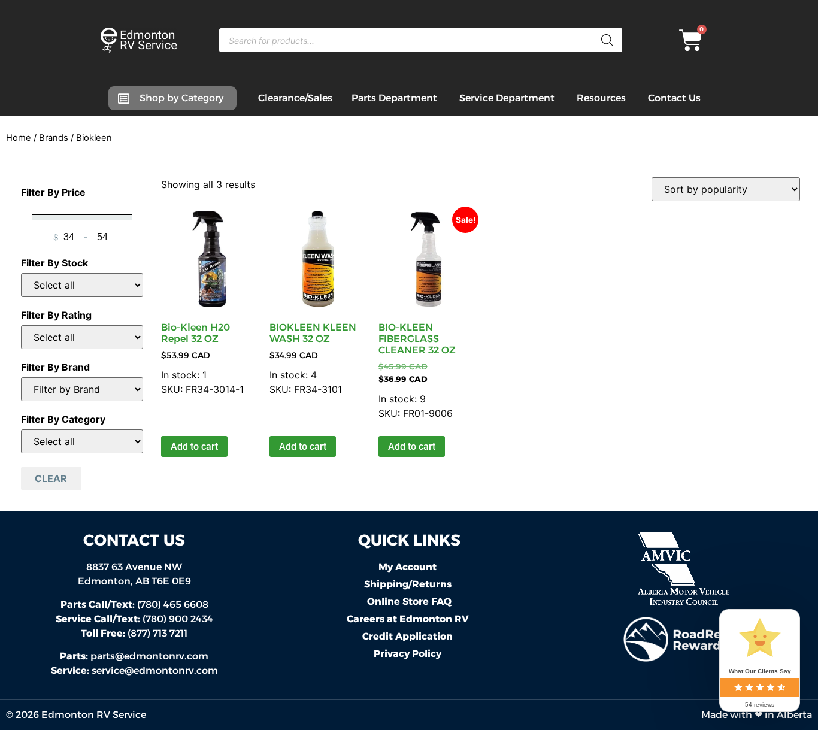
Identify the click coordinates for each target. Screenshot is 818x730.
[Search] (607, 40)
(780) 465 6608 (134, 604)
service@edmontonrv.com (155, 670)
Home (18, 137)
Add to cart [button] (194, 446)
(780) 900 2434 (134, 619)
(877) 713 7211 (134, 633)
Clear (51, 478)
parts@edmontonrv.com (149, 656)
